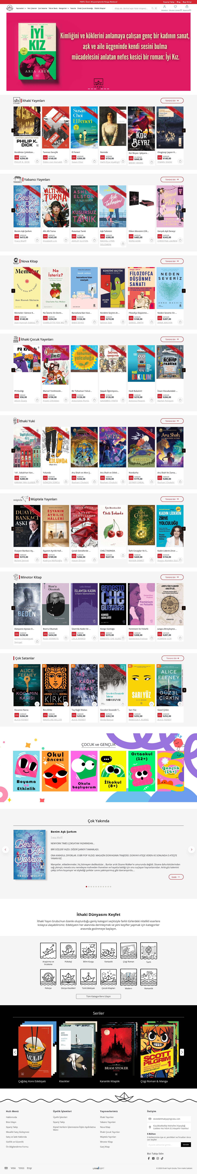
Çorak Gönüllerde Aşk (82, 550)
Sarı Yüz (132, 710)
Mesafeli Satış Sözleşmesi (17, 1132)
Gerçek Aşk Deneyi (166, 231)
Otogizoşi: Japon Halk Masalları (167, 152)
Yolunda (47, 472)
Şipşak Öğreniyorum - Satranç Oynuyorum (110, 391)
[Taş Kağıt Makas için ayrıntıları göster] (84, 686)
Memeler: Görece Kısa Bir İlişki (24, 313)
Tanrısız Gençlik (50, 152)
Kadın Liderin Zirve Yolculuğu (167, 550)
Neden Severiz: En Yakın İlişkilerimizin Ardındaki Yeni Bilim (167, 313)
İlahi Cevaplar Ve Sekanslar (139, 550)
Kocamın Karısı (21, 710)
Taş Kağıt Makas (79, 710)
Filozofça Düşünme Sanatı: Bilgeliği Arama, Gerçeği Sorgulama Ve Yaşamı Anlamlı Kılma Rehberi (139, 313)
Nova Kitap (105, 1127)
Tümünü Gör (170, 100)
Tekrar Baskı (53, 8)
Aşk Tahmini (106, 231)
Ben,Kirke (47, 710)
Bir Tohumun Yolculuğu (82, 391)
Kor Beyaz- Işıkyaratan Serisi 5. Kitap (139, 153)
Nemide (104, 152)
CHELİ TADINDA (107, 550)
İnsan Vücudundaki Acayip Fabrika (167, 391)
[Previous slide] (13, 130)
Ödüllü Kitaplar (99, 8)
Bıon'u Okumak (50, 629)
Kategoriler (63, 8)
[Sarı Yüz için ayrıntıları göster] (141, 686)
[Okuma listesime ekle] (38, 110)
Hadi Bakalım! (135, 391)
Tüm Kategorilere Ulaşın (98, 996)
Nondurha (133, 472)
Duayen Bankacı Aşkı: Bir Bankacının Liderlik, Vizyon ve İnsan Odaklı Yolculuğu (24, 550)
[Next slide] (184, 130)
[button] (86, 886)
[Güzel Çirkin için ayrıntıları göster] (170, 686)
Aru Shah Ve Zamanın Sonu (167, 472)
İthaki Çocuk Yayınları (110, 1132)
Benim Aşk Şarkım (23, 231)
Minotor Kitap (106, 1141)
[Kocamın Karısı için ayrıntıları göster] (27, 686)
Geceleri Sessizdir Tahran (110, 710)
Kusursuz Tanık (79, 231)
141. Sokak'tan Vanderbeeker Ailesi (24, 472)
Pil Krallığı (19, 391)
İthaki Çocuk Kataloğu (85, 8)
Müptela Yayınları (108, 1136)
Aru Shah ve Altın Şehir (82, 472)
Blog (179, 2)
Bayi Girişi (187, 2)
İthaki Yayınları (107, 1117)
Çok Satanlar (42, 8)
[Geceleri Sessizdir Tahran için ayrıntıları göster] (112, 686)
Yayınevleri (20, 8)
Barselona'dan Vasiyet (82, 313)
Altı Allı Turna (49, 231)
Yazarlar (73, 8)
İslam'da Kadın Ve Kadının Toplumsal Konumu (82, 629)
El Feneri (76, 152)
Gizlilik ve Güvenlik (15, 1141)
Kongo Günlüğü (107, 629)
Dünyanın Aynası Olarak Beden (24, 629)
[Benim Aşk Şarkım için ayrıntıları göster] (29, 854)
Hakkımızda (11, 1117)
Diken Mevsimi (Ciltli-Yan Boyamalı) (139, 231)
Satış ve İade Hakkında (16, 1136)
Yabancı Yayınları (108, 1122)
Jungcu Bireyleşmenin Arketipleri (167, 629)
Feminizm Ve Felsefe (138, 629)
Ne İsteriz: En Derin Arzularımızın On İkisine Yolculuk (53, 313)
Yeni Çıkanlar (32, 8)
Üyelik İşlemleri (60, 1117)
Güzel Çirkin (163, 710)
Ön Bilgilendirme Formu (17, 1146)
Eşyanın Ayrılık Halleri (53, 550)
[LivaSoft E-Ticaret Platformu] (98, 1168)
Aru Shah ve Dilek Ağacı (110, 472)
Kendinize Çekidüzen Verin (24, 152)
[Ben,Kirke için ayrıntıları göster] (55, 686)
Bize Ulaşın (11, 1122)
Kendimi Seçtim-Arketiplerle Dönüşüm (110, 313)
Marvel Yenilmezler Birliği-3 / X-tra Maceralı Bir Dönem (53, 391)
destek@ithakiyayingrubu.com (166, 1119)
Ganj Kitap (105, 1146)
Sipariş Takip (168, 2)
